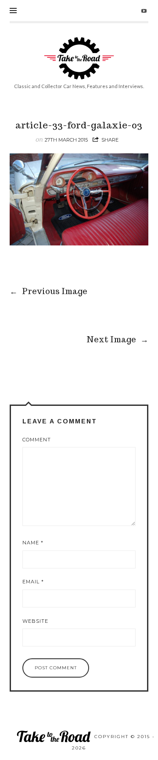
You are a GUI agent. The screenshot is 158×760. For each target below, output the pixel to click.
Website (35, 621)
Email (33, 582)
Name (32, 543)
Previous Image (49, 291)
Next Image (117, 339)
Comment (36, 440)
